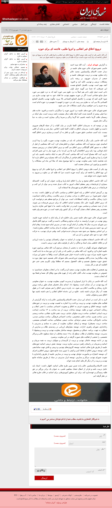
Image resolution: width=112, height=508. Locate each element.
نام (104, 434)
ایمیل (103, 442)
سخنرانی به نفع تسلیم (17, 64)
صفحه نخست (104, 24)
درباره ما (42, 495)
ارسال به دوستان (68, 41)
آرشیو (71, 2)
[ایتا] (70, 392)
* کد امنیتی (101, 470)
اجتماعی (66, 24)
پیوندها (65, 2)
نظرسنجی (90, 2)
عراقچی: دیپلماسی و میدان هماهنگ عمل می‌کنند (15, 79)
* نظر (103, 449)
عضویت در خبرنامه (102, 2)
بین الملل (84, 24)
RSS (15, 495)
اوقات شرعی (79, 2)
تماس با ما (32, 495)
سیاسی (74, 24)
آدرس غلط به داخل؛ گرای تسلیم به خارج (15, 55)
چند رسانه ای (42, 24)
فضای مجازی (55, 24)
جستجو (58, 2)
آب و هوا (23, 495)
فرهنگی (93, 24)
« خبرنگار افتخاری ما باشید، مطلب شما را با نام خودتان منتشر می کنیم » (69, 419)
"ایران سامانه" (50, 503)
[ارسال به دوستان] (75, 41)
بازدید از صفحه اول (99, 41)
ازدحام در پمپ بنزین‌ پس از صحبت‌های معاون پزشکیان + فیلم (15, 74)
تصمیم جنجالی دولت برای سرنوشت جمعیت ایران (15, 68)
